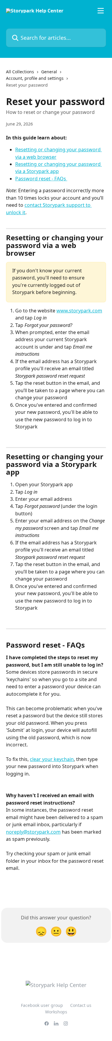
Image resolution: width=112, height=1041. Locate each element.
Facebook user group (42, 1005)
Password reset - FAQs (41, 178)
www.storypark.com (79, 310)
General (49, 71)
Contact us (80, 1005)
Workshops (56, 1012)
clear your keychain (52, 759)
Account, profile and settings (35, 78)
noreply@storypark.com (33, 832)
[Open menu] (100, 10)
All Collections (20, 71)
